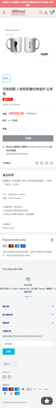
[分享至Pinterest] (41, 163)
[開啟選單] (4, 13)
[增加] (25, 128)
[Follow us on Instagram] (9, 377)
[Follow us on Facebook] (4, 377)
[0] (51, 12)
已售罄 (28, 138)
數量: (5, 129)
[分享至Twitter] (46, 163)
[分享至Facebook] (37, 163)
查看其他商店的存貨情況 (17, 154)
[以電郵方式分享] (51, 163)
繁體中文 (7, 364)
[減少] (11, 128)
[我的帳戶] (46, 12)
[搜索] (40, 12)
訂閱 (9, 351)
